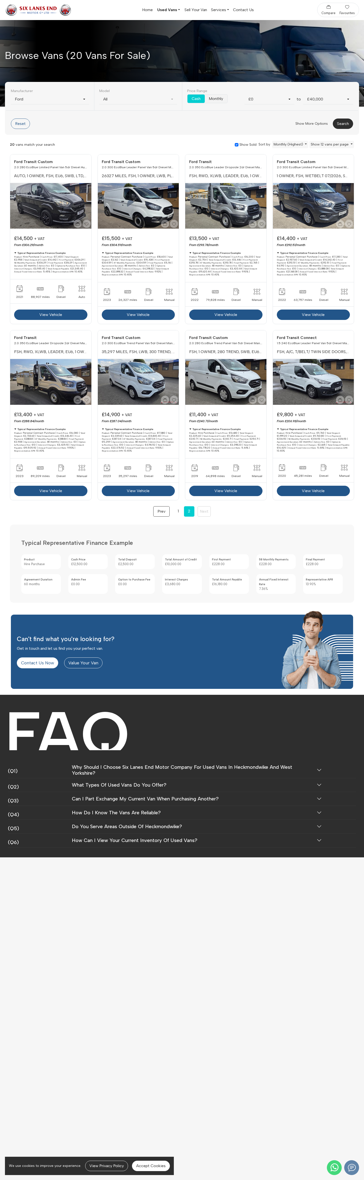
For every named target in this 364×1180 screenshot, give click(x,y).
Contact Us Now (37, 662)
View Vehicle (50, 314)
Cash (196, 98)
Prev (161, 511)
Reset (20, 123)
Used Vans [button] (167, 9)
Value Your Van (83, 662)
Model (104, 91)
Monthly (216, 98)
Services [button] (218, 9)
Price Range (197, 91)
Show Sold (247, 144)
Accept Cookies (151, 1165)
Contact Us (243, 9)
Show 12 (330, 144)
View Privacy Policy (106, 1165)
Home (147, 9)
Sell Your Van (195, 9)
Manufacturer (22, 91)
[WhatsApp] (334, 1167)
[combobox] (50, 99)
